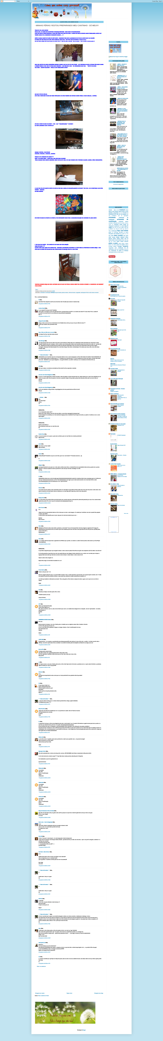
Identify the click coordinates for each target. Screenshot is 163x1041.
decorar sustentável (114, 393)
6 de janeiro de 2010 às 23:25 (44, 544)
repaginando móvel (113, 247)
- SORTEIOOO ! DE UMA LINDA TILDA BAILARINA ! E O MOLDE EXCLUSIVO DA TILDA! (122, 110)
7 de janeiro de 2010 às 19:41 (44, 746)
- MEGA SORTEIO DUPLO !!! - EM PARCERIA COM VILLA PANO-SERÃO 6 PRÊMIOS (122, 135)
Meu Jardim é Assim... (114, 494)
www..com (113, 517)
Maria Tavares (41, 507)
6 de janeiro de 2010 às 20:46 (44, 503)
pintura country (125, 243)
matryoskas (111, 233)
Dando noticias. (120, 495)
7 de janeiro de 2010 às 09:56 (44, 599)
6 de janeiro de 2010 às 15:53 (44, 418)
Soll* (39, 604)
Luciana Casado (42, 308)
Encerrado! (119, 340)
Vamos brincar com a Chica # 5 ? (121, 466)
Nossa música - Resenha (121, 455)
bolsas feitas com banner (116, 227)
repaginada (78, 292)
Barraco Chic (41, 649)
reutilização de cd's (123, 248)
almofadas (111, 213)
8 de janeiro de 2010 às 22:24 (44, 938)
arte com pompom (122, 214)
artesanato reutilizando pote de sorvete (116, 223)
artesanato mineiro (123, 221)
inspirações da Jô (42, 942)
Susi (39, 956)
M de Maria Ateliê (114, 368)
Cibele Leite (41, 737)
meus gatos (125, 235)
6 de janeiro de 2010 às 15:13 (44, 361)
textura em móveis (95, 292)
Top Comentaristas (116, 184)
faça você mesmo (58, 292)
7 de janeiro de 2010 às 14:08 (44, 667)
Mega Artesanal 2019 (121, 445)
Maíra (40, 526)
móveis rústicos (120, 241)
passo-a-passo (113, 243)
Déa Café (40, 836)
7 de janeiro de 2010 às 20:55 (44, 817)
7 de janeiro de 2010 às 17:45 (44, 717)
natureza (126, 241)
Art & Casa (112, 298)
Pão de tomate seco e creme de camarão (117, 296)
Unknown (40, 672)
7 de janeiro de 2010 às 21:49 (44, 847)
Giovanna (40, 487)
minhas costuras (120, 237)
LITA (39, 366)
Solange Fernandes (42, 321)
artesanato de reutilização (45, 292)
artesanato (112, 217)
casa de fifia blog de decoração (116, 378)
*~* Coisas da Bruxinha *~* (44, 355)
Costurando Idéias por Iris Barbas (117, 403)
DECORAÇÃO (53, 292)
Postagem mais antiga (98, 993)
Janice (40, 444)
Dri (39, 476)
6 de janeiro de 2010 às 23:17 (44, 534)
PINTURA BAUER (118, 211)
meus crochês (118, 235)
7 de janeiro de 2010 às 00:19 (44, 585)
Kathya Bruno (41, 497)
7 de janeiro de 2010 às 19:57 (44, 763)
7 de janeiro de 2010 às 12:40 (44, 644)
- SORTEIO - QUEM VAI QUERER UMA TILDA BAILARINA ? (121, 146)
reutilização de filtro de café (86, 292)
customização (114, 231)
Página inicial (69, 993)
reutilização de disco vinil (114, 249)
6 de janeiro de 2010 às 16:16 (44, 449)
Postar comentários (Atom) (43, 995)
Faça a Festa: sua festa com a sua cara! (46, 332)
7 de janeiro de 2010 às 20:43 (44, 778)
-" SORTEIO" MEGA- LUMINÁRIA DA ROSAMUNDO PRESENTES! (122, 158)
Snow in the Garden (121, 505)
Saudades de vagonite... (114, 391)
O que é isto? (113, 531)
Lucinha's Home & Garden (115, 464)
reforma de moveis (72, 292)
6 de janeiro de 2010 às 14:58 (44, 350)
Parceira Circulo (124, 211)
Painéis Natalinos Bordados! (120, 405)
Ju (39, 662)
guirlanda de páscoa (123, 232)
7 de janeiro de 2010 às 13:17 (44, 657)
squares (122, 252)
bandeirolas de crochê (119, 226)
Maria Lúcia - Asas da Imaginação (45, 822)
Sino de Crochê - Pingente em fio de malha (122, 476)
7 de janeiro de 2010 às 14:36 (44, 678)
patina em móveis (65, 292)
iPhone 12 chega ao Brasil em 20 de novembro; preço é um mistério (117, 360)
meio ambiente (117, 233)
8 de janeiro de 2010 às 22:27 (44, 952)
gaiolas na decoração (113, 232)
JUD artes (112, 308)
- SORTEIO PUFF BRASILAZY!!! (122, 98)
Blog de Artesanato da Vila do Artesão (46, 810)
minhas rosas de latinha (116, 240)
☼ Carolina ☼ (41, 397)
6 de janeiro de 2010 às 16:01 (44, 439)
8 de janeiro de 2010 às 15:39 (44, 894)
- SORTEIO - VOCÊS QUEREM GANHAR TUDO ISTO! (122, 87)
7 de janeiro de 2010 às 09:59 (44, 615)
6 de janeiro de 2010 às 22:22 (44, 521)
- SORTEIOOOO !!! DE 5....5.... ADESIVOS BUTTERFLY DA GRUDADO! (122, 77)
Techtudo (112, 358)
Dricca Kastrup (42, 570)
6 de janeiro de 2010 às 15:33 (44, 383)
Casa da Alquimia (113, 328)
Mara (40, 928)
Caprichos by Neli (113, 454)
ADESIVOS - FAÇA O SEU (114, 210)
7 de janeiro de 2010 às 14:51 (44, 694)
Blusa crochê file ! (120, 310)
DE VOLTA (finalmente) (121, 435)
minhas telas (124, 240)
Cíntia (40, 538)
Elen (39, 589)
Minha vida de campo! (114, 285)
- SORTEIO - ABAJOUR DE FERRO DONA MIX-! (122, 65)
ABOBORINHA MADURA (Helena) (45, 619)
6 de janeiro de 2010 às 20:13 (44, 493)
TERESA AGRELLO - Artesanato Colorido (118, 474)
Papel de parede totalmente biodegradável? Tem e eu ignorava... (122, 396)
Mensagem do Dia (120, 425)
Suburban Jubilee (113, 504)
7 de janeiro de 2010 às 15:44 (44, 704)
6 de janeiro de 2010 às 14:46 (44, 303)
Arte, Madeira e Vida (114, 484)
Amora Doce (112, 363)
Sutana (40, 454)
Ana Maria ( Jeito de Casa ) (44, 852)
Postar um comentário (41, 966)
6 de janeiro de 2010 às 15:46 (44, 405)
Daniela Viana (41, 434)
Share (36, 289)
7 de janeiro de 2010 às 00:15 (44, 565)
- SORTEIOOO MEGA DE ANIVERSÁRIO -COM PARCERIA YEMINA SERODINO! (121, 123)
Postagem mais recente (39, 993)
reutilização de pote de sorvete (114, 252)
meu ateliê (126, 233)
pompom (114, 246)
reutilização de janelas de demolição (119, 250)
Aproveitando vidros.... (121, 320)
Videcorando (41, 768)
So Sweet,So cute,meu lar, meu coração (117, 424)
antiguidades (116, 213)
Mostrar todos (126, 513)
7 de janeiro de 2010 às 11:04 (44, 635)
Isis (39, 683)
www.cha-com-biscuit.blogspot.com (46, 374)
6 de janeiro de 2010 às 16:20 (44, 460)
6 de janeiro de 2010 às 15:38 (44, 392)
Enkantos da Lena (114, 338)
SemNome (122, 184)
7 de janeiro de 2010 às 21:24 (44, 831)
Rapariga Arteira (42, 751)
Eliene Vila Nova (42, 708)
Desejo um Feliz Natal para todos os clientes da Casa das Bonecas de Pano (122, 416)
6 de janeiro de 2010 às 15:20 (44, 370)
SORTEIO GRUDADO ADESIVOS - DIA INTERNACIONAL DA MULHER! (122, 169)
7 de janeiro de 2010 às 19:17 (44, 732)
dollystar (40, 465)
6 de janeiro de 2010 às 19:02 (44, 483)
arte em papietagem (123, 215)
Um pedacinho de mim (114, 295)
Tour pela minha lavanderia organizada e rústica (121, 287)
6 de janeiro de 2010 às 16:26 (44, 472)
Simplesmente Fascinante (115, 318)
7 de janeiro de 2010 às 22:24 (44, 865)
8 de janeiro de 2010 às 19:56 (44, 923)
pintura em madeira (121, 245)
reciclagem (119, 246)
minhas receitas (116, 238)
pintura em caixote (112, 244)
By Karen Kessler (113, 444)
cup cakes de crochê (118, 228)
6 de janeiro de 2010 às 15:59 (44, 429)
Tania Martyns (41, 340)
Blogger (84, 1030)
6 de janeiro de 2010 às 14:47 (44, 316)
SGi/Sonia (40, 898)
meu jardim (122, 233)
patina (120, 243)
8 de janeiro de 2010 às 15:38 (44, 880)
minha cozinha (112, 237)
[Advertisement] (69, 979)
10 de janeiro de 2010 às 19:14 (44, 963)
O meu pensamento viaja (115, 348)
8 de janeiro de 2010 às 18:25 (44, 909)
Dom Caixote (112, 434)
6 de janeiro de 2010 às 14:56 (44, 336)
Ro (39, 299)
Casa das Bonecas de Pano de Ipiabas (117, 414)
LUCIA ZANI (41, 639)
